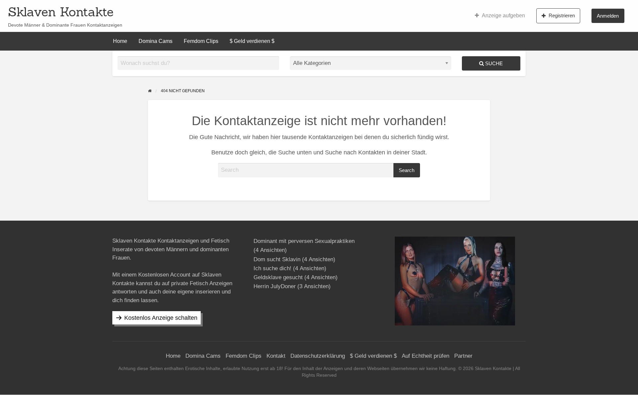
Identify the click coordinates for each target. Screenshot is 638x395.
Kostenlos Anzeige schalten (160, 317)
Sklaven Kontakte (61, 12)
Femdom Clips (201, 41)
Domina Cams (155, 41)
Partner (463, 356)
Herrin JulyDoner (275, 286)
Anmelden (608, 16)
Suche (493, 63)
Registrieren (562, 15)
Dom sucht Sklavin (277, 259)
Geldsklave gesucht (278, 277)
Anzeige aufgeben (503, 15)
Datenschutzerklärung (317, 356)
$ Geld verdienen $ (252, 41)
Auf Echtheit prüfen (425, 356)
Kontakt (275, 356)
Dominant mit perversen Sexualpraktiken (304, 241)
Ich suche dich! (272, 268)
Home (120, 41)
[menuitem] (500, 15)
